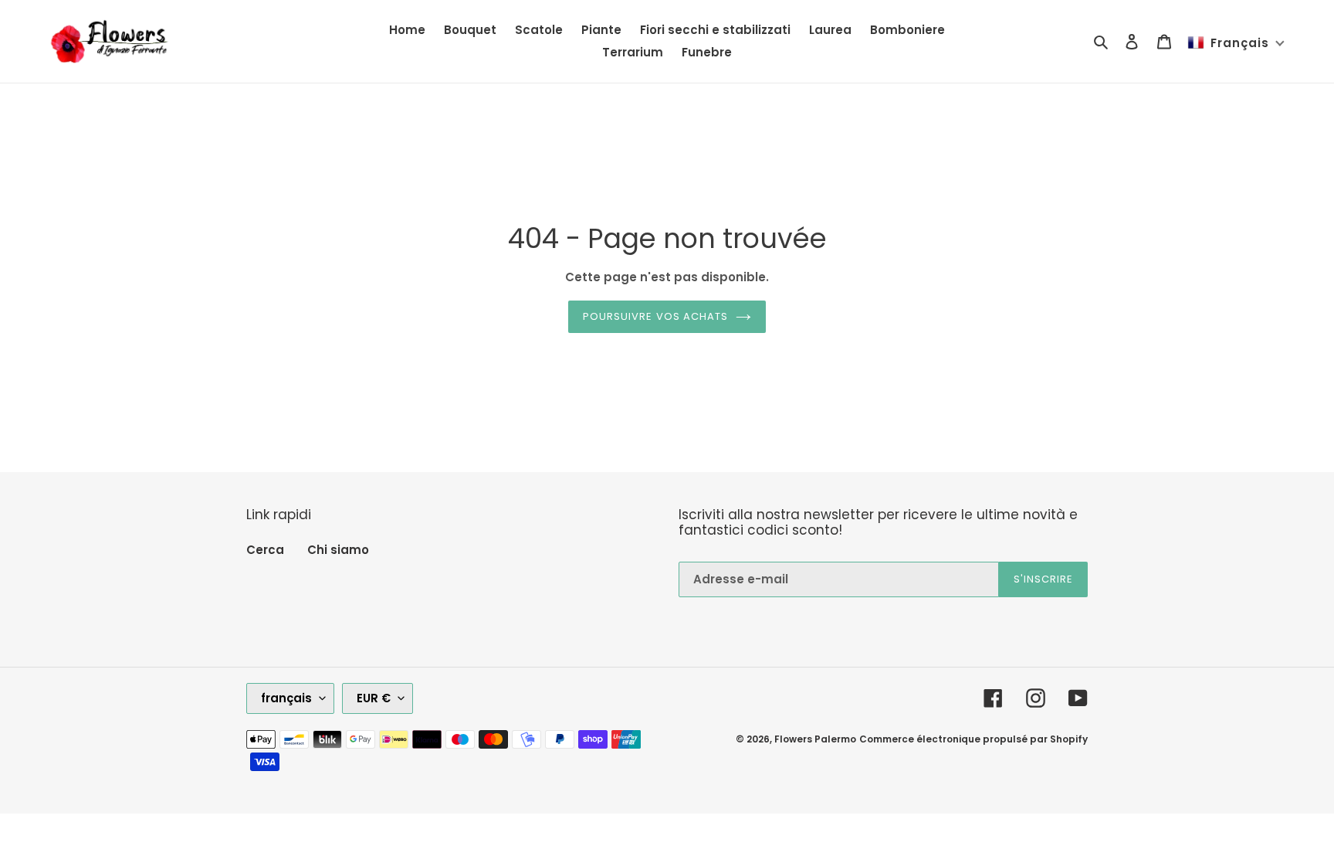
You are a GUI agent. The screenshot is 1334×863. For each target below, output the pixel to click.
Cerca (265, 550)
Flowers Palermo (815, 739)
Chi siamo (338, 550)
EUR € (374, 698)
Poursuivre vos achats (655, 316)
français (286, 698)
